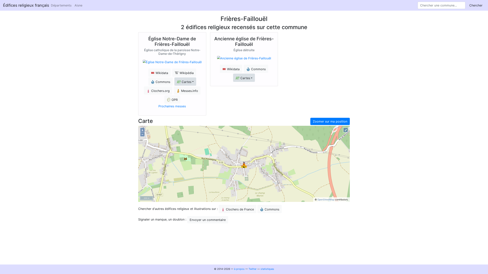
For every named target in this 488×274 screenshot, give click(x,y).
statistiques (267, 269)
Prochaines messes (172, 106)
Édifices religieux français (26, 5)
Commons (272, 209)
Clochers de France (240, 209)
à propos (239, 269)
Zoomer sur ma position (330, 121)
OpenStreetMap (325, 199)
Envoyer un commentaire (208, 220)
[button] (185, 81)
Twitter (253, 269)
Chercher (475, 5)
